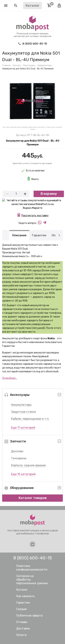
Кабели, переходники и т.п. (30, 418)
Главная (6, 65)
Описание (19, 235)
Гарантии (39, 235)
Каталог (17, 65)
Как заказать (25, 596)
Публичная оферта (29, 615)
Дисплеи (17, 451)
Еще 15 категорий (23, 474)
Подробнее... (9, 378)
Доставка (23, 628)
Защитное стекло (23, 411)
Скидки (21, 609)
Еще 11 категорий (23, 427)
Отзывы (21, 622)
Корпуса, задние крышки (28, 465)
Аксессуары (29, 65)
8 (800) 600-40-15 (34, 43)
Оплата (21, 635)
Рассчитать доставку (35, 215)
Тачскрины (18, 458)
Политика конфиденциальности (31, 567)
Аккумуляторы (21, 404)
